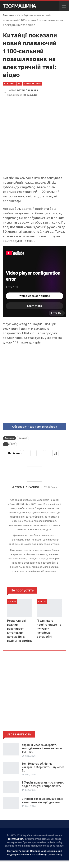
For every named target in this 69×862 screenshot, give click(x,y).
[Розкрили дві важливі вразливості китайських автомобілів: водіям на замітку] (19, 608)
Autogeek (23, 438)
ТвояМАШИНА (16, 839)
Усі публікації (39, 854)
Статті (12, 601)
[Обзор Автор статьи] (34, 473)
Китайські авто (32, 84)
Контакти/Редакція (18, 851)
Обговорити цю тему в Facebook (34, 426)
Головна (8, 15)
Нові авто (9, 84)
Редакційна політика (19, 854)
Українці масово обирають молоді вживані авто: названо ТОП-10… (42, 748)
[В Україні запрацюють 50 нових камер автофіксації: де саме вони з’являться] (11, 803)
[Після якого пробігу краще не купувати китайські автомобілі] (49, 608)
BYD (19, 84)
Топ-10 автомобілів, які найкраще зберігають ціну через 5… (43, 767)
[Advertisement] (34, 139)
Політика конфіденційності (45, 851)
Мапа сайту (55, 854)
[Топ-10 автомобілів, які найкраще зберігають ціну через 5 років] (11, 768)
